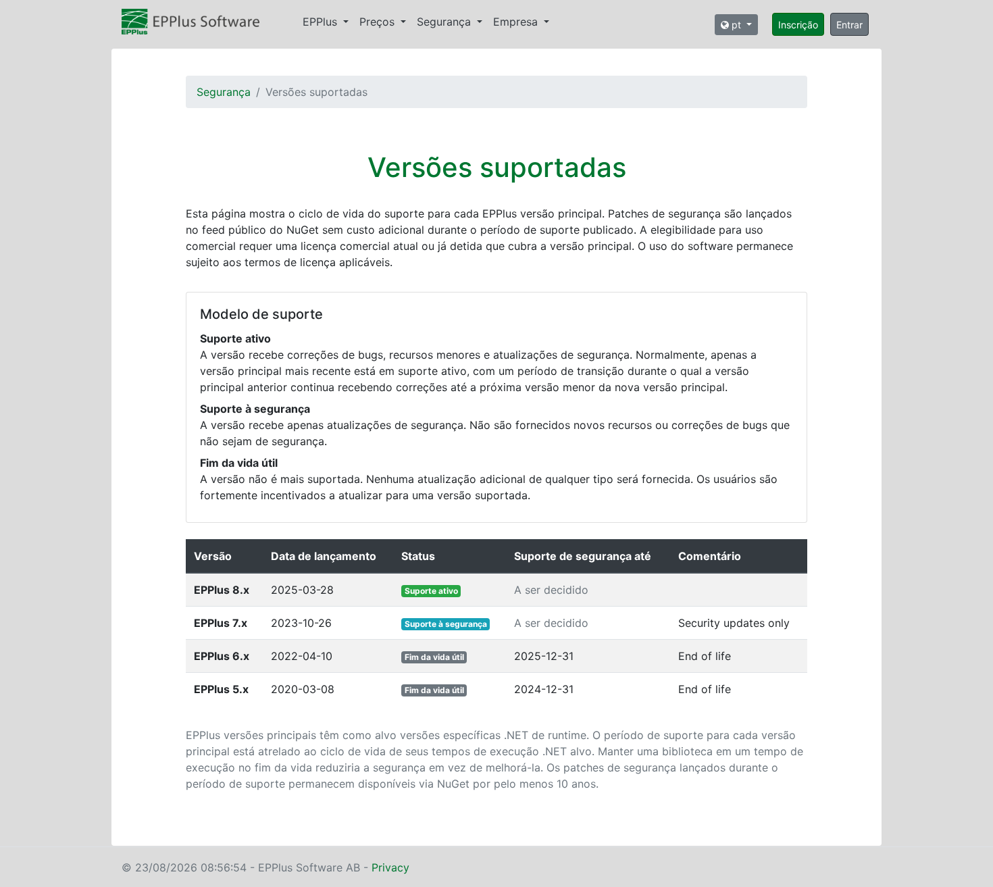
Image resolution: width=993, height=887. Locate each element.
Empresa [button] (517, 21)
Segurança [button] (445, 21)
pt (736, 24)
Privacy (390, 867)
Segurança (224, 92)
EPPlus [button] (321, 21)
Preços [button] (378, 21)
